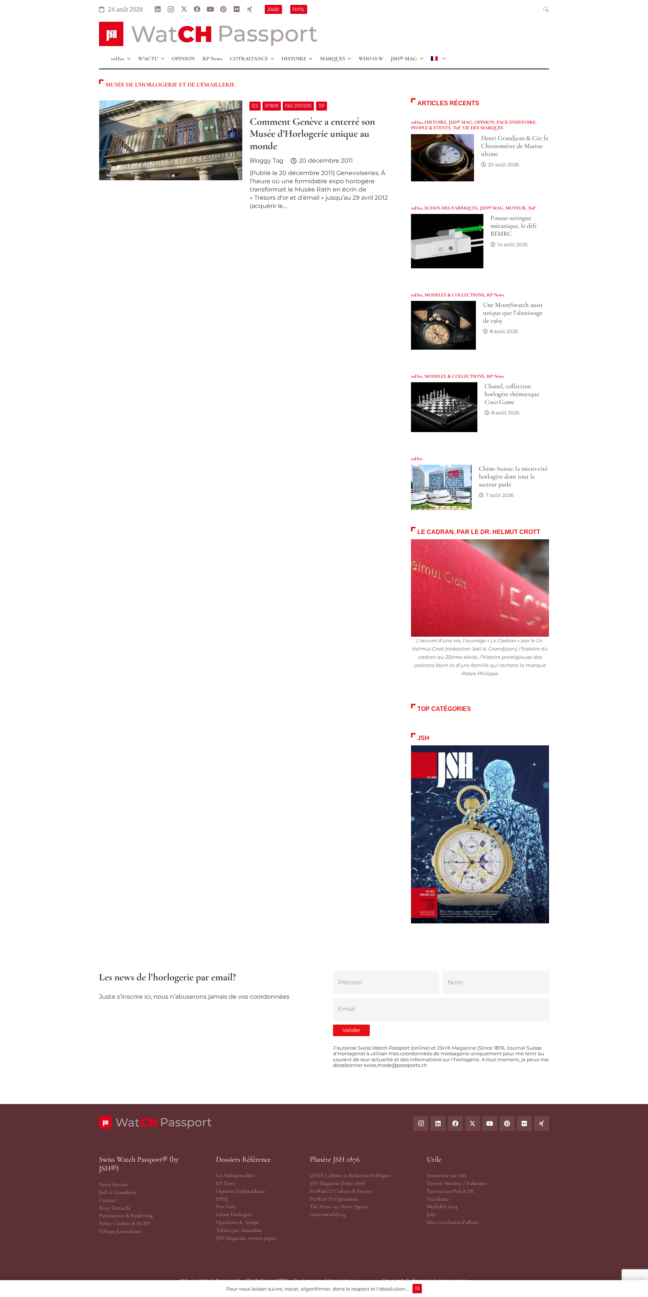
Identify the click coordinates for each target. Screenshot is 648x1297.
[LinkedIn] (157, 9)
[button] (546, 9)
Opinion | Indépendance (241, 1191)
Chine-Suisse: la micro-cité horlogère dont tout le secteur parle (513, 476)
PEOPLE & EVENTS (431, 128)
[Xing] (249, 9)
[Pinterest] (223, 9)
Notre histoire (114, 1184)
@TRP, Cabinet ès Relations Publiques (350, 1175)
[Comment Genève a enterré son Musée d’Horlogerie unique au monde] (246, 158)
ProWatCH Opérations (334, 1199)
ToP (456, 128)
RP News (495, 295)
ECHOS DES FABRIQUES (451, 208)
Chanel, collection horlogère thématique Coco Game (511, 394)
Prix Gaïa (226, 1206)
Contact (107, 1200)
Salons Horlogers (234, 1214)
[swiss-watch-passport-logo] (208, 34)
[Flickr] (236, 9)
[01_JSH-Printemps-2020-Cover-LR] (480, 834)
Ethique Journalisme (120, 1231)
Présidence (438, 1199)
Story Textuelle (115, 1208)
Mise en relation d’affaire (453, 1222)
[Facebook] (197, 9)
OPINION (484, 122)
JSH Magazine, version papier (246, 1238)
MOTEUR (516, 208)
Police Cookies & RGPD (124, 1223)
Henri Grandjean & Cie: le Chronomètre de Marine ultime (514, 146)
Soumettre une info (447, 1175)
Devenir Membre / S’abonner (457, 1183)
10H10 (416, 122)
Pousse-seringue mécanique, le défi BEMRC (513, 226)
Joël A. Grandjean (117, 1192)
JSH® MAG (460, 122)
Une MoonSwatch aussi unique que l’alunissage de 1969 (513, 313)
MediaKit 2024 (442, 1206)
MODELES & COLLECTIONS (454, 295)
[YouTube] (210, 9)
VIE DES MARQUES (482, 128)
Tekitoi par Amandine (239, 1230)
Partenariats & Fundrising (126, 1215)
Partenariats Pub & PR (450, 1191)
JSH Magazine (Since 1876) (337, 1183)
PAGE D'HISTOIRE (516, 122)
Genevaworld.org (327, 1214)
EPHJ (222, 1199)
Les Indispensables (235, 1175)
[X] (183, 9)
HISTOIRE (435, 122)
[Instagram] (170, 9)
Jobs (431, 1214)
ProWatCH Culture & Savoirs (341, 1191)
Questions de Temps (237, 1222)
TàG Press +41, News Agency (339, 1206)
